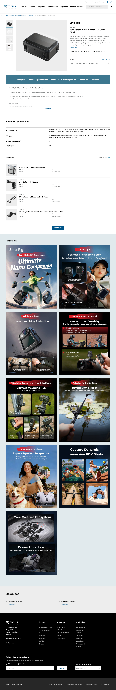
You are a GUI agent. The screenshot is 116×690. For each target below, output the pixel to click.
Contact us (95, 2)
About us (87, 2)
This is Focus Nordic (61, 628)
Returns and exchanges (74, 684)
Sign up (62, 668)
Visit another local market (83, 664)
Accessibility (61, 638)
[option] (9, 24)
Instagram (42, 635)
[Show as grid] (105, 157)
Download (12, 604)
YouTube (41, 641)
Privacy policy (105, 684)
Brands (32, 7)
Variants (72, 59)
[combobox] (97, 7)
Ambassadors (53, 7)
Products (23, 7)
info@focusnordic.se (45, 627)
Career (59, 635)
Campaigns (41, 7)
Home (2, 15)
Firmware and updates (80, 645)
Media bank (80, 641)
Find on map (10, 643)
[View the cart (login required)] (111, 6)
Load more (58, 228)
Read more (73, 47)
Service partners (91, 684)
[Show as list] (108, 157)
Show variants (106, 59)
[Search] (105, 7)
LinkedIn (41, 644)
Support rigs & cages (16, 15)
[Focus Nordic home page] (10, 7)
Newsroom (102, 2)
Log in (110, 2)
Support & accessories (27, 15)
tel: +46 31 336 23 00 (44, 631)
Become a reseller (63, 632)
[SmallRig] (75, 23)
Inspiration (64, 7)
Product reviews (76, 7)
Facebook (42, 638)
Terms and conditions (55, 684)
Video (7, 15)
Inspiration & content (80, 631)
